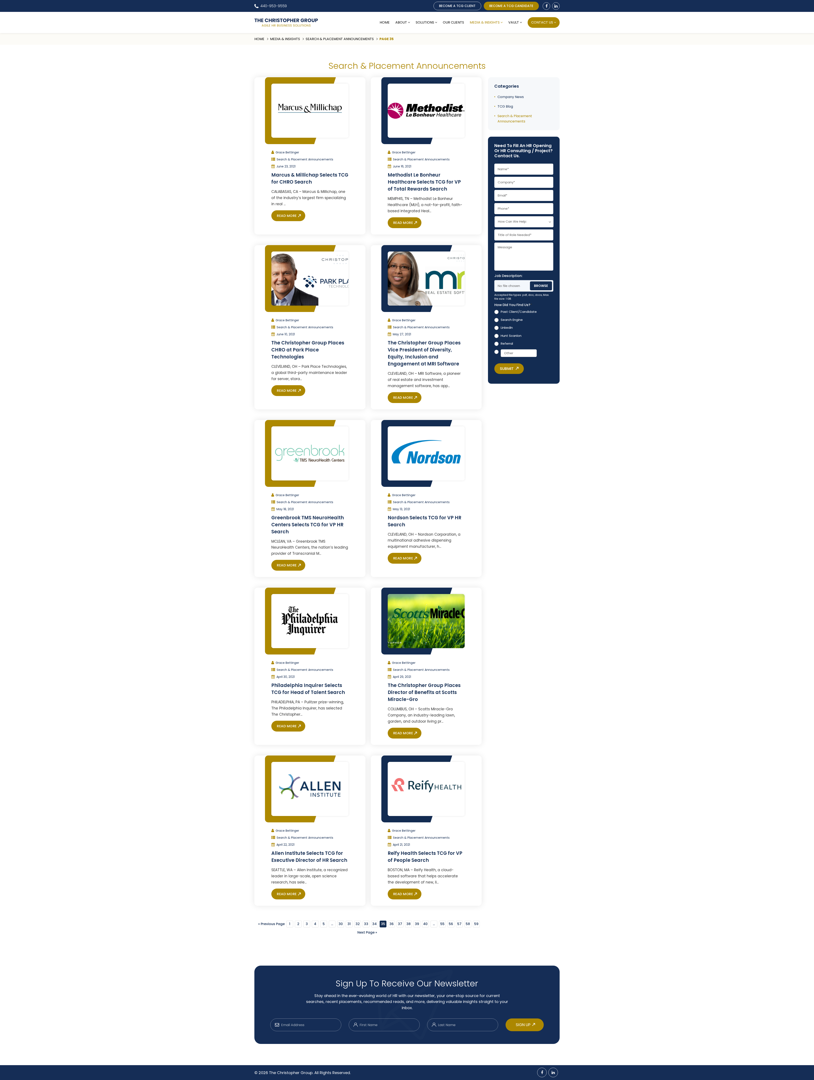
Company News (511, 96)
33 (366, 923)
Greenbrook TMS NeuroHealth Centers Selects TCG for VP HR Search (307, 524)
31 (349, 923)
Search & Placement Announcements (340, 39)
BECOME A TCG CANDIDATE (511, 6)
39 (417, 923)
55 (442, 923)
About (401, 22)
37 (400, 923)
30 (341, 923)
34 (374, 923)
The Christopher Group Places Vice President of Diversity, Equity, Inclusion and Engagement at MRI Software (424, 353)
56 (451, 923)
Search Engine (512, 319)
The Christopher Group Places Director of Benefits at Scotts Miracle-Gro (424, 692)
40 (425, 923)
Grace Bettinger (287, 152)
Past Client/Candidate (519, 312)
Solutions (425, 22)
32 (357, 923)
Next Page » (367, 932)
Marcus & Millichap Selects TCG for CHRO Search (309, 178)
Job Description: (508, 276)
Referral (507, 343)
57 (459, 923)
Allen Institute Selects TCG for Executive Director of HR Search (309, 857)
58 (468, 923)
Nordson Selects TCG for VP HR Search (424, 521)
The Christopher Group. (291, 1072)
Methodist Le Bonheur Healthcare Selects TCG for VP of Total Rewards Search (424, 182)
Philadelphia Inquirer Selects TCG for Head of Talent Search (308, 689)
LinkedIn (507, 328)
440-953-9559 (273, 5)
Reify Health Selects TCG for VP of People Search (425, 857)
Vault (513, 22)
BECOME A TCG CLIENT (457, 6)
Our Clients (453, 22)
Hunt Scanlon (511, 335)
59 (476, 923)
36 (391, 923)
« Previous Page (271, 923)
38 (408, 923)
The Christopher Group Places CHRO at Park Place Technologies (307, 350)
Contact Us (542, 22)
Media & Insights (485, 22)
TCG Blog (505, 106)
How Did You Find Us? (513, 305)
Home (385, 22)
